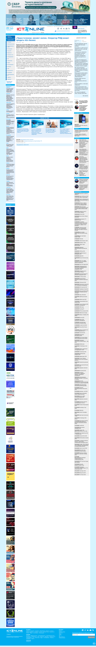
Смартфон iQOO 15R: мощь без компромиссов (81, 125)
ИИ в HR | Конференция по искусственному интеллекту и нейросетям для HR (81, 382)
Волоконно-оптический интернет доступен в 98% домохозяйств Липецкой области (23, 130)
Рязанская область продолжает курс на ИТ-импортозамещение (10, 116)
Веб (38, 636)
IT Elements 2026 (82, 282)
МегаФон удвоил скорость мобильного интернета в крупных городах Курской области (9, 159)
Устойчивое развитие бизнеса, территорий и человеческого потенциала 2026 (81, 441)
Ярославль (8, 102)
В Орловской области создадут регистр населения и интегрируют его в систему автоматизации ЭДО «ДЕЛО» (10, 152)
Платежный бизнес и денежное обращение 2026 (81, 274)
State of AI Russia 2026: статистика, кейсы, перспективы (81, 197)
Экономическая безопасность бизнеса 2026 (80, 323)
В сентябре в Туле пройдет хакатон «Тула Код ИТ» (10, 145)
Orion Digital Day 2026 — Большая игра (81, 434)
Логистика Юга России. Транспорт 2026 (81, 365)
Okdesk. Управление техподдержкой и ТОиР (81, 349)
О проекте (9, 634)
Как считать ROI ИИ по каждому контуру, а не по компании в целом (46, 22)
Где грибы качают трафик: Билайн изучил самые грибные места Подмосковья (9, 90)
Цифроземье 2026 (83, 356)
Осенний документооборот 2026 (79, 465)
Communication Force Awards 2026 (81, 302)
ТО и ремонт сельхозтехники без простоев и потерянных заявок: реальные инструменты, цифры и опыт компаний (81, 223)
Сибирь (60, 634)
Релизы (62, 34)
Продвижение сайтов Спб (23, 144)
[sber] (48, 7)
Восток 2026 (81, 317)
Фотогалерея (71, 34)
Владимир (8, 135)
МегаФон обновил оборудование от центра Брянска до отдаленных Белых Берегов (10, 171)
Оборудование (10, 56)
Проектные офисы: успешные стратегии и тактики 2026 (81, 453)
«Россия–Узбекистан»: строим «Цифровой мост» (81, 330)
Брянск (7, 168)
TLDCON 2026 (82, 332)
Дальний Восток (62, 636)
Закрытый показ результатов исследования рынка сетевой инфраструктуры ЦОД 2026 (81, 208)
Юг (59, 635)
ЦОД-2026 (81, 255)
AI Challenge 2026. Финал (81, 418)
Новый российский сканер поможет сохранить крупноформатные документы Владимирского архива (10, 139)
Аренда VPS (28, 641)
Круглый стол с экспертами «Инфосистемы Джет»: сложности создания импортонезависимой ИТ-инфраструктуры (81, 21)
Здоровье (9, 79)
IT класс (35, 34)
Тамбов (7, 181)
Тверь (7, 109)
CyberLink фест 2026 (83, 240)
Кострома (8, 194)
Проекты (31, 34)
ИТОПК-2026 (81, 344)
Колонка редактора (82, 26)
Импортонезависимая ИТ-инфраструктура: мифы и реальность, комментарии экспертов (83, 181)
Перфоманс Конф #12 (83, 289)
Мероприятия (25, 34)
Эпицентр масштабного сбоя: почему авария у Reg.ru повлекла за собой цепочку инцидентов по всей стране (81, 88)
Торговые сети (10, 54)
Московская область (8, 87)
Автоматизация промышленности (11, 40)
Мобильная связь (10, 44)
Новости (8, 34)
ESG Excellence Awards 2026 (81, 438)
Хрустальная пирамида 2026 (79, 428)
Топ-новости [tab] (84, 41)
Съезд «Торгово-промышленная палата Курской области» (81, 359)
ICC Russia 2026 (82, 276)
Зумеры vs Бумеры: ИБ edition (81, 315)
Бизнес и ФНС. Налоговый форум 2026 (80, 397)
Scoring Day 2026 (82, 351)
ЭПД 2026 (81, 410)
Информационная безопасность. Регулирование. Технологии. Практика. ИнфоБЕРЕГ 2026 (81, 268)
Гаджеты (9, 77)
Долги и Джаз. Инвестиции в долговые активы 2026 (81, 233)
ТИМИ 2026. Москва (83, 312)
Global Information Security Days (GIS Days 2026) (81, 385)
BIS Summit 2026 (82, 370)
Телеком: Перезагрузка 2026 (81, 405)
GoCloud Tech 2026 (83, 435)
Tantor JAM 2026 (82, 294)
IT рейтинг (49, 34)
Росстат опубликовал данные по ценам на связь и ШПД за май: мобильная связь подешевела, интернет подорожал (36, 131)
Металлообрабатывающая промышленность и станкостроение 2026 (80, 458)
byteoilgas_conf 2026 (83, 391)
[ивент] (10, 622)
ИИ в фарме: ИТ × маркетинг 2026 (80, 219)
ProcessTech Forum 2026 (81, 327)
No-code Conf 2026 (83, 325)
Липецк (7, 163)
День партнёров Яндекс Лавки (80, 236)
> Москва (42, 32)
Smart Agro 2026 (82, 470)
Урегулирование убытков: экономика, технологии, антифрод (81, 378)
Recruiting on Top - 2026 (81, 408)
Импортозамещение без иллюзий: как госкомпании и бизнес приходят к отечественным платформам (83, 108)
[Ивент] (10, 211)
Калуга (7, 126)
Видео (66, 34)
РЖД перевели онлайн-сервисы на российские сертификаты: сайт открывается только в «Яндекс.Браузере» (81, 75)
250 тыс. (10, 28)
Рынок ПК (9, 50)
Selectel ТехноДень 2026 (81, 413)
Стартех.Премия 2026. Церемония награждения (81, 305)
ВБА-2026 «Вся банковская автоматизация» (80, 451)
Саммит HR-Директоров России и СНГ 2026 (81, 431)
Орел (7, 147)
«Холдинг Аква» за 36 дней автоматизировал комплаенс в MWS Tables (81, 135)
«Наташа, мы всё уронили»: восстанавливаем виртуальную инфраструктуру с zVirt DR (81, 229)
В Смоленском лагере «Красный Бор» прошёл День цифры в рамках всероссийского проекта (10, 191)
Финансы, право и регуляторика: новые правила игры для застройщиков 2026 (81, 203)
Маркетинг (9, 52)
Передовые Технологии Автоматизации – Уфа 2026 (81, 341)
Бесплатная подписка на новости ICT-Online (82, 632)
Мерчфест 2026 (82, 242)
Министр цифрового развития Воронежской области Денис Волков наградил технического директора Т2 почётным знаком (10, 98)
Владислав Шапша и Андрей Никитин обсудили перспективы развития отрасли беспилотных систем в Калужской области (10, 130)
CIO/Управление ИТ (10, 75)
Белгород (8, 119)
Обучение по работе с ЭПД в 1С (81, 194)
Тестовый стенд (56, 34)
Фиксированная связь (10, 46)
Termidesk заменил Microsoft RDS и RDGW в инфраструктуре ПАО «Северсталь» (81, 131)
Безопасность (10, 70)
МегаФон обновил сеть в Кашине (10, 111)
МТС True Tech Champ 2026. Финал (81, 462)
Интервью (19, 34)
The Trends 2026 (82, 474)
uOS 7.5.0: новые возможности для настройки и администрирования (81, 261)
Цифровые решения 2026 (81, 399)
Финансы (9, 66)
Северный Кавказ (62, 637)
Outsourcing (9, 60)
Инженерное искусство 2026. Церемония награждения (81, 285)
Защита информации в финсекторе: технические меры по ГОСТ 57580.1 (82, 200)
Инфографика (78, 34)
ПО (8, 58)
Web (8, 68)
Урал (60, 633)
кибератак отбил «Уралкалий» (9, 30)
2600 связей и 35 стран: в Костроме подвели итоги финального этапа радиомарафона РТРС (10, 198)
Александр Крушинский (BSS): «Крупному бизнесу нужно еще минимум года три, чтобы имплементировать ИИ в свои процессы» (64, 21)
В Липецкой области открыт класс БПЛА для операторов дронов (10, 165)
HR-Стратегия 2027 (83, 287)
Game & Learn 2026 (83, 448)
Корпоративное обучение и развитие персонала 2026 (81, 279)
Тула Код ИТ (81, 308)
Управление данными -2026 (81, 363)
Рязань (7, 113)
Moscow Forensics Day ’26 (81, 258)
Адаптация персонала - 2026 (81, 416)
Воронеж (8, 93)
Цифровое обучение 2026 (81, 368)
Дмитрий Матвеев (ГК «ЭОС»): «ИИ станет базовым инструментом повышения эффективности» (83, 173)
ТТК (41, 141)
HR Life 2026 (81, 214)
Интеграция (9, 48)
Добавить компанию (81, 37)
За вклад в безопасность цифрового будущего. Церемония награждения (80, 374)
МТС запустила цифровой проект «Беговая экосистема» (81, 93)
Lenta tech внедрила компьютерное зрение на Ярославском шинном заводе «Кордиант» (10, 106)
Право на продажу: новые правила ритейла (81, 394)
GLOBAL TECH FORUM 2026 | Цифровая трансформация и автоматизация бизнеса (81, 445)
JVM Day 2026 (82, 251)
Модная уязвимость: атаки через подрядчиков (81, 84)
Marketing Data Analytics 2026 (80, 354)
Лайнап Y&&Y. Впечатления (80, 245)
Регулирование (10, 64)
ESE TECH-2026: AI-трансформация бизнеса (81, 402)
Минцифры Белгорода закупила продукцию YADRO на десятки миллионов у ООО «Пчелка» (10, 122)
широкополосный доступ (29, 141)
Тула (7, 143)
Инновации (9, 72)
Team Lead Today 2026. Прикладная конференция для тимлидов (81, 291)
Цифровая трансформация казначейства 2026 (81, 248)
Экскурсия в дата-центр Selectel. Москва (80, 212)
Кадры (8, 62)
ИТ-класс (76, 99)
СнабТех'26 (81, 425)
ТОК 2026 (81, 238)
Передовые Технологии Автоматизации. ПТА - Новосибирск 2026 (81, 468)
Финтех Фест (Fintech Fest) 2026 (81, 217)
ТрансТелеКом (37, 141)
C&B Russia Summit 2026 (81, 297)
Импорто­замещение (9, 37)
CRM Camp (81, 307)
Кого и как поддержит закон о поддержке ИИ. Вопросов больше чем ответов (82, 31)
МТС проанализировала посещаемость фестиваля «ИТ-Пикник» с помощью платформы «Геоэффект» (81, 69)
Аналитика (13, 34)
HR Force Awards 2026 (83, 310)
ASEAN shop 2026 (82, 299)
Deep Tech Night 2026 (83, 264)
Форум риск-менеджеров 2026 (79, 335)
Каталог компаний (86, 34)
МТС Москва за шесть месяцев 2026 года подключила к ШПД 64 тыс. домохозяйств (51, 130)
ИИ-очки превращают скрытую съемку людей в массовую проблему (81, 45)
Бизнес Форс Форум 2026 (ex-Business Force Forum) (81, 338)
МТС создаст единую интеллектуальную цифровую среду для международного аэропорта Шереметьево (65, 131)
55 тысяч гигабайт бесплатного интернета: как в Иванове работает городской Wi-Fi (10, 178)
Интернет (9, 42)
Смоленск (8, 187)
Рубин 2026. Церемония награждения (80, 320)
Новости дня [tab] (77, 41)
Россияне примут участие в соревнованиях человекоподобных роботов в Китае (81, 80)
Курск (7, 155)
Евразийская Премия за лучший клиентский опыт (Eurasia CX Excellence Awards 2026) (81, 422)
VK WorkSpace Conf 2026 (81, 346)
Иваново (8, 174)
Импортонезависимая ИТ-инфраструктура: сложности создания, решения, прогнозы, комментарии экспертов (83, 187)
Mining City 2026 (82, 472)
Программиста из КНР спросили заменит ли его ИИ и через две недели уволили (81, 49)
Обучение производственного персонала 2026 (81, 388)
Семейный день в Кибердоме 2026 (80, 253)
